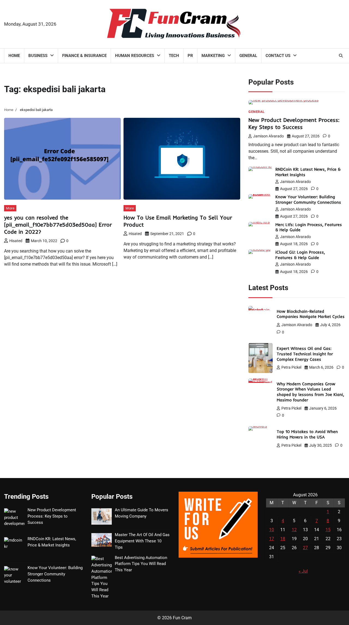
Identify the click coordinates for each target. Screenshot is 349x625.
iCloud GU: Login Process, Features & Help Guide (300, 255)
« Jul (303, 571)
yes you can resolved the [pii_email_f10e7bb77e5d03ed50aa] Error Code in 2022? (58, 224)
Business (37, 55)
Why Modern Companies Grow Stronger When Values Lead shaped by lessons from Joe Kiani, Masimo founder (310, 391)
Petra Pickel (291, 367)
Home (14, 55)
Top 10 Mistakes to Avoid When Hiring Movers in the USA (307, 434)
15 (328, 529)
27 (305, 547)
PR (190, 55)
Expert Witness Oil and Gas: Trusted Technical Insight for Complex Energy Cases (305, 354)
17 (271, 538)
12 (294, 529)
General (248, 55)
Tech (174, 55)
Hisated (15, 241)
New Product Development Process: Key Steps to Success (293, 123)
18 (282, 538)
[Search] (341, 56)
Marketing (213, 55)
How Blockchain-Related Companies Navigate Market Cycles (311, 314)
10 (271, 529)
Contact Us (278, 55)
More (10, 208)
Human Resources (134, 55)
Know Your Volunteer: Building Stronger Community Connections (308, 199)
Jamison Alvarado (268, 136)
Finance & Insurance (84, 55)
